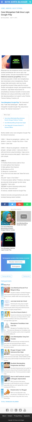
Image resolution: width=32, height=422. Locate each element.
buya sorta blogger (16, 2)
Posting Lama (26, 276)
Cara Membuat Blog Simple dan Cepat (15, 122)
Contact (10, 416)
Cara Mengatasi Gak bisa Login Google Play (8, 249)
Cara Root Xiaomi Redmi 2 (19, 312)
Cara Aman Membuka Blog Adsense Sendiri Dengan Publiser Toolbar (15, 119)
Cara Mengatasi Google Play (10, 102)
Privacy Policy (18, 416)
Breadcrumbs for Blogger (19, 390)
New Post (7, 285)
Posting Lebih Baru (6, 276)
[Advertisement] (16, 35)
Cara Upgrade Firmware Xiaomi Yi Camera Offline (14, 126)
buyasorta (27, 416)
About (4, 416)
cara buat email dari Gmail (19, 301)
